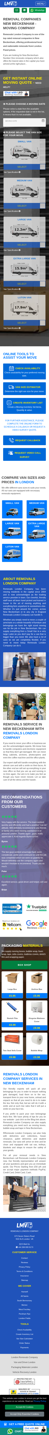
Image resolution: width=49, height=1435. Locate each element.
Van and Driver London (24, 1362)
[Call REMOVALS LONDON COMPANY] (24, 10)
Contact (24, 1258)
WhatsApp (39, 10)
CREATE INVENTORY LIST (25, 406)
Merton (24, 1305)
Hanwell (24, 1292)
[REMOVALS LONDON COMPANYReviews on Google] (37, 925)
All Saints (24, 1296)
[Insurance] (24, 1392)
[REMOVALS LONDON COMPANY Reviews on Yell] (12, 925)
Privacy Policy (40, 1401)
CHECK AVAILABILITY (24, 372)
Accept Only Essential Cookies (24, 1414)
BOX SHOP (24, 965)
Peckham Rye (24, 1314)
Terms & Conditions (24, 1271)
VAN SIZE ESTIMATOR (24, 389)
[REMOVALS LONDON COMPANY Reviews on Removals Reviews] (12, 908)
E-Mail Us (25, 1244)
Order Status (24, 1343)
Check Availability (24, 1330)
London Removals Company (24, 1357)
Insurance (24, 1276)
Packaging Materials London (24, 1367)
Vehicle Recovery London (24, 1372)
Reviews (24, 1262)
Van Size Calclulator (24, 1339)
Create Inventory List (24, 1334)
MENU (40, 3)
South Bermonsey (24, 1300)
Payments (24, 1347)
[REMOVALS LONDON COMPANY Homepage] (10, 3)
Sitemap (24, 1280)
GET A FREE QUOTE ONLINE (26, 1424)
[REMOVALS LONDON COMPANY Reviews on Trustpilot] (37, 908)
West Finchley (24, 1309)
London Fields (24, 1318)
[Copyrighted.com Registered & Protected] (24, 1382)
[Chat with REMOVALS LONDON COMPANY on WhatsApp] (11, 1431)
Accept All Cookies (24, 1407)
